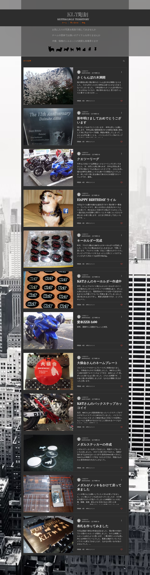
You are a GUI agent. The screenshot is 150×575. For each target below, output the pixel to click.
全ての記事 (27, 61)
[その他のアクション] (122, 72)
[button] (124, 61)
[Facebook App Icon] (65, 210)
